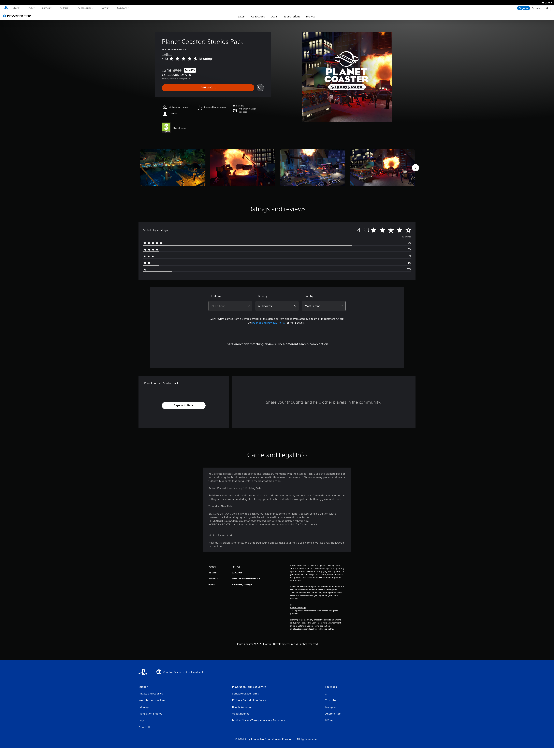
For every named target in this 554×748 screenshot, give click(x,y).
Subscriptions (291, 16)
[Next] (415, 167)
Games (46, 7)
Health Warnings (298, 607)
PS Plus (63, 7)
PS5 (30, 7)
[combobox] (230, 306)
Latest (241, 16)
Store (16, 7)
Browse (310, 16)
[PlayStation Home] (5, 8)
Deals (274, 16)
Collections (258, 16)
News (104, 7)
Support (122, 7)
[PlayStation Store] (18, 15)
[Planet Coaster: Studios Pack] (172, 167)
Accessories (84, 7)
